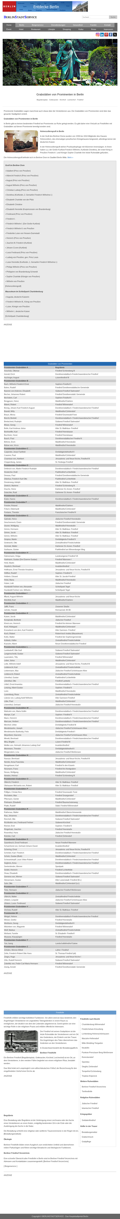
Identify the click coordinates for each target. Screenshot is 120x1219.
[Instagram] (97, 34)
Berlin (21, 25)
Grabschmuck (87, 1137)
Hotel (21, 29)
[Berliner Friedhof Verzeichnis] (55, 1161)
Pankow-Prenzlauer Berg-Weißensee (97, 1053)
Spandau (85, 1062)
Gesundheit (78, 25)
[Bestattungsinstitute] (12, 1134)
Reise (93, 29)
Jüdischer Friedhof (89, 1103)
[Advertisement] (60, 344)
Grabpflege (86, 1142)
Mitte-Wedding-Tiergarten (92, 1043)
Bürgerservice (37, 25)
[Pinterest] (106, 34)
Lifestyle (51, 29)
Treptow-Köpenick (89, 1076)
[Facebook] (110, 34)
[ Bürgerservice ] (10, 1166)
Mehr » (70, 157)
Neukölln (85, 1048)
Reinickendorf (87, 1057)
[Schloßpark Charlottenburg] (17, 316)
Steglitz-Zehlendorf (90, 1067)
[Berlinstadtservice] (45, 3)
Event (8, 29)
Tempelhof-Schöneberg (91, 1071)
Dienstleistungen (58, 25)
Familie (93, 25)
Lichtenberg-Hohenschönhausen (95, 1034)
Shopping (67, 29)
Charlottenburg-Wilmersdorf (93, 1024)
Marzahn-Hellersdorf (90, 1038)
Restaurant (35, 29)
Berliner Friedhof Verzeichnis (94, 1087)
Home (8, 25)
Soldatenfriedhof (89, 1120)
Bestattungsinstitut (89, 1132)
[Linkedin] (102, 34)
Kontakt (107, 25)
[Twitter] (115, 34)
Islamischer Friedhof (90, 1108)
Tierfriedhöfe (87, 1091)
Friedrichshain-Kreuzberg (92, 1029)
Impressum (108, 29)
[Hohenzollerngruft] (13, 286)
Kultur (81, 29)
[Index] (20, 14)
